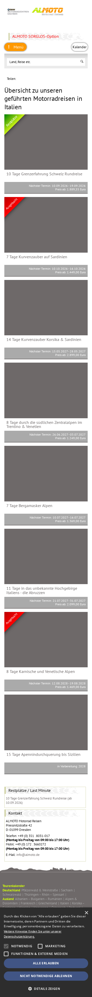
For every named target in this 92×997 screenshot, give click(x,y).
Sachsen (68, 890)
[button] (46, 988)
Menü (18, 47)
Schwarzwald (13, 894)
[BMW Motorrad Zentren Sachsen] (35, 17)
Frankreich (29, 903)
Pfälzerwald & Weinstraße (40, 890)
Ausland (8, 899)
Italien (65, 903)
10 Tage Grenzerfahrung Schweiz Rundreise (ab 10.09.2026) (39, 800)
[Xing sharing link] (36, 79)
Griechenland (48, 903)
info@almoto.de (28, 855)
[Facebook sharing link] (44, 79)
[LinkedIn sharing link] (28, 79)
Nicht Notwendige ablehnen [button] (46, 976)
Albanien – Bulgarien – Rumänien (39, 899)
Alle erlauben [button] (46, 963)
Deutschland (11, 890)
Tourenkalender (14, 886)
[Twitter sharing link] (20, 79)
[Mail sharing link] (51, 79)
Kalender (80, 47)
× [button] (86, 913)
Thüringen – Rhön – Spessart (45, 894)
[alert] (46, 952)
